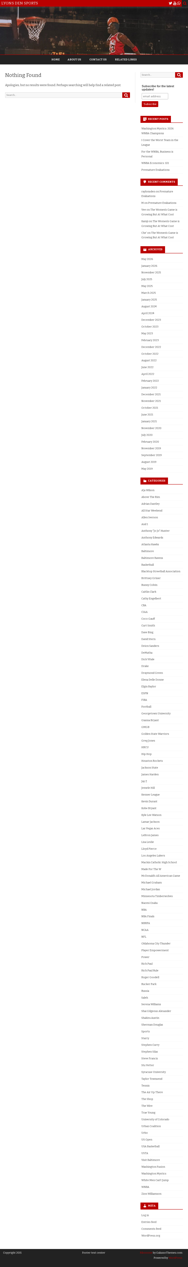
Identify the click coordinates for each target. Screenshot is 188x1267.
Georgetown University (156, 713)
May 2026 (147, 259)
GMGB (145, 727)
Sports (145, 1031)
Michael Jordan (150, 889)
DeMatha (146, 652)
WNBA (145, 1187)
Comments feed (151, 1228)
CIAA (144, 612)
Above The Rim (150, 497)
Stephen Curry (150, 1045)
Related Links (126, 59)
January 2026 (149, 266)
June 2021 (147, 414)
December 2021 (151, 394)
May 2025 (147, 286)
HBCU (145, 747)
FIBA (144, 700)
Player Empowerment (155, 950)
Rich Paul (147, 963)
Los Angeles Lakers (153, 855)
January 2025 (149, 299)
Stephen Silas (149, 1051)
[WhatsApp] (178, 3)
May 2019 (147, 468)
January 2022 (149, 387)
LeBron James (150, 835)
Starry (145, 1038)
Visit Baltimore (150, 1160)
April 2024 (147, 313)
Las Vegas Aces (150, 828)
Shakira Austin (150, 1018)
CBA (143, 605)
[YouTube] (174, 3)
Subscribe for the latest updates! (158, 88)
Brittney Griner (151, 578)
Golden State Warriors (155, 733)
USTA (144, 1153)
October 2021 (149, 407)
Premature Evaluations (155, 169)
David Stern (148, 639)
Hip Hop (146, 754)
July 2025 (146, 279)
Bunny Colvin (149, 585)
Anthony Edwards (152, 537)
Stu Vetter (147, 1065)
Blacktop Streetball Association (160, 571)
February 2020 (150, 441)
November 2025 (151, 272)
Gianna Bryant (150, 720)
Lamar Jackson (150, 821)
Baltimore (147, 551)
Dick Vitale (147, 659)
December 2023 (151, 319)
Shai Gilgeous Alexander (156, 1011)
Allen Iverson (149, 517)
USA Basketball (150, 1146)
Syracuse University (153, 1072)
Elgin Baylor (148, 686)
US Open (146, 1139)
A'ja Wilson (147, 490)
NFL (143, 936)
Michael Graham (151, 882)
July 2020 (147, 435)
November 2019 (151, 448)
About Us (74, 59)
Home (55, 59)
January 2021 (149, 421)
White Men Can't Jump (155, 1180)
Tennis (145, 1085)
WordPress (175, 1257)
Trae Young (148, 1112)
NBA (144, 909)
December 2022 (151, 347)
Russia (145, 991)
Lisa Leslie (147, 842)
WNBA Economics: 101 (155, 163)
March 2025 (148, 292)
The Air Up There (152, 1092)
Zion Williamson (151, 1193)
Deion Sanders (150, 646)
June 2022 (147, 367)
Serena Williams (151, 1004)
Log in (145, 1215)
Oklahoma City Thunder (156, 943)
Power (145, 957)
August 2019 (148, 462)
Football (146, 706)
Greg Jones (148, 740)
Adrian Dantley (150, 503)
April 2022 (147, 374)
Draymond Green (152, 673)
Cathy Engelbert (151, 598)
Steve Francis (149, 1058)
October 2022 (149, 353)
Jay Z (144, 781)
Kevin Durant (149, 801)
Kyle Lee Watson (151, 815)
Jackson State (149, 767)
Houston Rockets (152, 760)
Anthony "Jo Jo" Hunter (155, 530)
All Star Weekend (151, 510)
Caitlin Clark (148, 591)
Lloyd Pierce (149, 848)
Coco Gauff (148, 618)
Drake (145, 666)
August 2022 (149, 360)
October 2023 (149, 326)
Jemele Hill (148, 787)
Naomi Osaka (149, 903)
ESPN (144, 693)
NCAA (145, 930)
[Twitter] (170, 3)
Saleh (144, 997)
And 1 (144, 524)
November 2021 (151, 401)
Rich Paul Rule (149, 970)
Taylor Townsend (151, 1078)
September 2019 (151, 455)
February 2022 (150, 380)
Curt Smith (148, 625)
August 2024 (149, 306)
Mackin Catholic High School (159, 862)
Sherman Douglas (152, 1024)
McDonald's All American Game (160, 875)
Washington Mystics (153, 1173)
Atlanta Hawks (150, 544)
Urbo (144, 1132)
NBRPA (145, 923)
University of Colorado (155, 1119)
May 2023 (147, 333)
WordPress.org (150, 1235)
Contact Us (98, 59)
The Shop (147, 1099)
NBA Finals (147, 916)
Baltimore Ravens (152, 558)
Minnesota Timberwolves (157, 896)
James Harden (150, 774)
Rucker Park (148, 984)
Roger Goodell (150, 977)
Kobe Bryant (148, 808)
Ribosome (146, 1252)
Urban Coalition (151, 1126)
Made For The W (151, 869)
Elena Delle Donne (152, 679)
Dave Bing (147, 632)
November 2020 (151, 428)
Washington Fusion (153, 1166)
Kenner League (150, 794)
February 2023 (150, 340)
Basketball (147, 564)
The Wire (147, 1105)
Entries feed (148, 1222)
